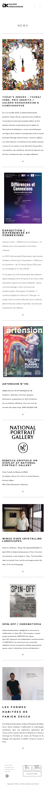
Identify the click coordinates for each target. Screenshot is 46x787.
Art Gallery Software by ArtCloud (29, 784)
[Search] (35, 6)
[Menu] (39, 6)
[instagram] (7, 775)
